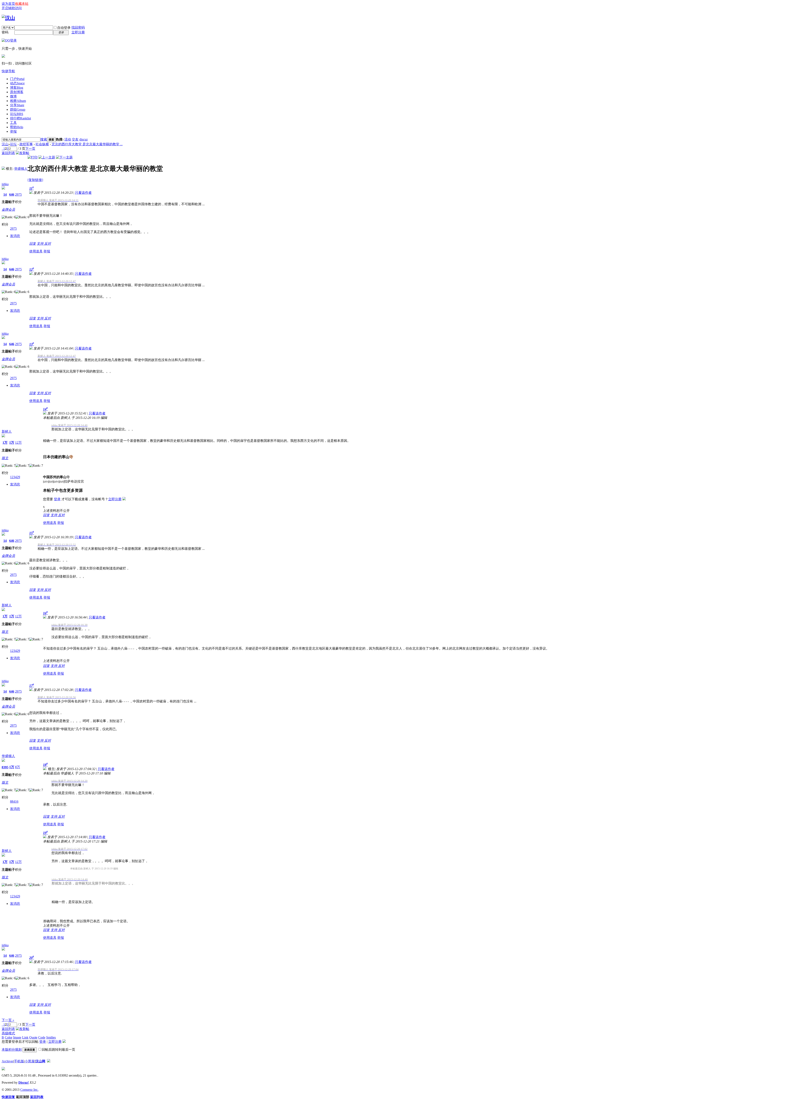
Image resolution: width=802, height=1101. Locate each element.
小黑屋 (30, 1061)
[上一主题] (46, 157)
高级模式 (8, 1033)
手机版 (19, 1061)
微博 (13, 96)
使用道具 (36, 251)
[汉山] (8, 18)
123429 (15, 477)
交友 (75, 139)
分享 (17, 105)
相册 (18, 101)
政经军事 (26, 144)
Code (41, 1037)
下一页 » (8, 1020)
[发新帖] (22, 153)
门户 (17, 79)
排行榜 (20, 118)
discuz (83, 139)
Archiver (7, 1061)
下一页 (30, 148)
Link (25, 1037)
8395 (5, 767)
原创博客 (16, 92)
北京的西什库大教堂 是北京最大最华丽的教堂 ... (87, 144)
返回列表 (8, 153)
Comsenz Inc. (29, 1089)
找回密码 (78, 27)
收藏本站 (21, 3)
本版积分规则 (12, 1049)
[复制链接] (35, 180)
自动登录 (64, 27)
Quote (33, 1037)
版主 (5, 458)
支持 (40, 243)
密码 (5, 32)
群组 (17, 109)
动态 (17, 83)
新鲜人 (7, 431)
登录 (57, 499)
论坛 (16, 114)
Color (8, 1037)
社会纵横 (42, 144)
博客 (16, 87)
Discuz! (23, 1082)
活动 (67, 139)
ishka (5, 184)
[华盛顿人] (3, 168)
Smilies (51, 1037)
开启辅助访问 (12, 8)
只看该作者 (83, 192)
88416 (14, 801)
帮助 (16, 127)
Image (17, 1037)
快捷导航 (8, 71)
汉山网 (40, 1061)
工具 (13, 122)
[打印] (33, 157)
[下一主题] (64, 157)
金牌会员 (8, 209)
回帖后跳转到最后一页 (58, 1049)
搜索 (43, 139)
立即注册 (78, 32)
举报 (13, 131)
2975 (18, 194)
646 (11, 194)
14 (5, 194)
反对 (47, 243)
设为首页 (8, 3)
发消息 (15, 236)
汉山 (5, 144)
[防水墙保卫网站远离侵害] (48, 1061)
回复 (32, 243)
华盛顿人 (21, 168)
